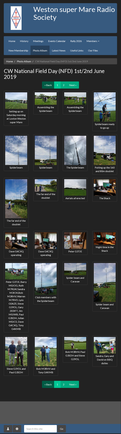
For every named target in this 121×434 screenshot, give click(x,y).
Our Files (93, 50)
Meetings (38, 40)
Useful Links (76, 50)
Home (11, 40)
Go (61, 428)
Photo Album (40, 50)
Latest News (58, 50)
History (24, 40)
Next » (72, 85)
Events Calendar (57, 40)
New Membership (18, 50)
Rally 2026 (76, 40)
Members (92, 40)
